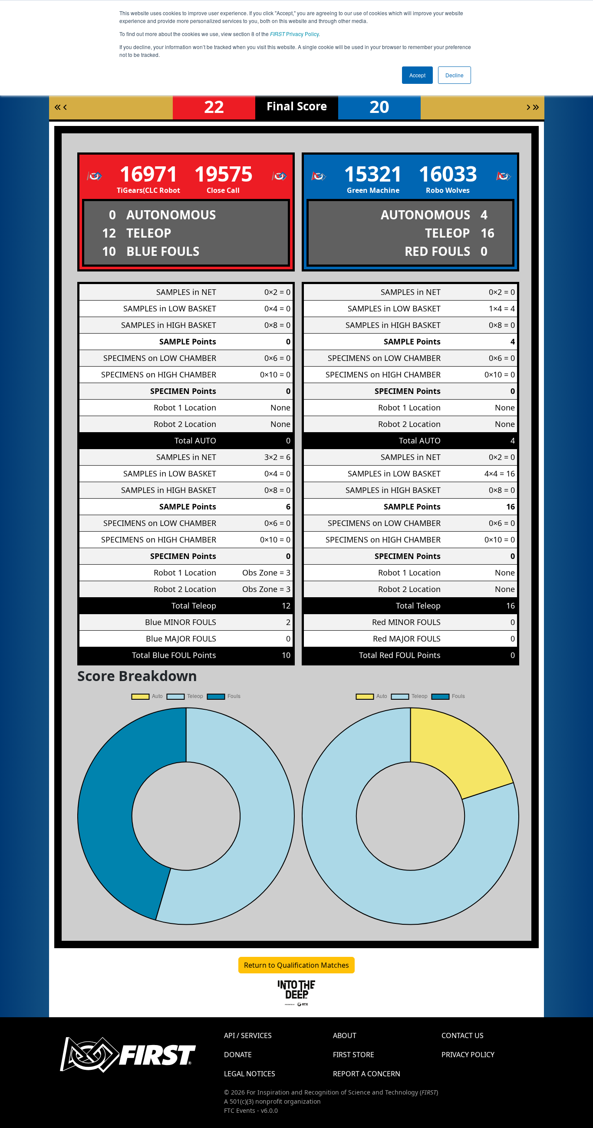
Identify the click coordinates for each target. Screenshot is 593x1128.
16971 (148, 173)
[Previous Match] (65, 107)
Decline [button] (454, 75)
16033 (447, 173)
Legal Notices (249, 1073)
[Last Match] (535, 107)
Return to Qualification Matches (296, 965)
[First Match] (57, 107)
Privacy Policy (294, 33)
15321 (373, 173)
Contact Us (462, 1035)
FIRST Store (353, 1054)
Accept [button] (417, 75)
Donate (238, 1054)
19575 (223, 173)
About (344, 1035)
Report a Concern (366, 1073)
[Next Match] (528, 107)
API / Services (248, 1035)
